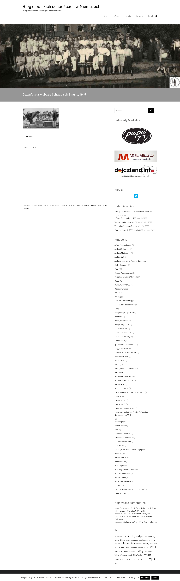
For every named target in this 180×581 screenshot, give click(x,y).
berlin (127, 536)
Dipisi (116, 293)
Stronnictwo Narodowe (124, 438)
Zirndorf (117, 485)
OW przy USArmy (121, 388)
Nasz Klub (118, 372)
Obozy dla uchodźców (123, 376)
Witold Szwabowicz (122, 473)
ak (115, 536)
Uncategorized (120, 457)
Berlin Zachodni (120, 265)
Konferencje (119, 340)
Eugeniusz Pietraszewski (124, 305)
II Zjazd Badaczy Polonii (124, 218)
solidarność (124, 551)
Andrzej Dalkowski (121, 249)
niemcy (146, 543)
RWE (116, 551)
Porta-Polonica (120, 400)
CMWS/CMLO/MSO (122, 285)
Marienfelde (119, 360)
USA (145, 551)
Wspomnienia (120, 477)
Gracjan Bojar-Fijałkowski (124, 313)
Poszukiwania (120, 404)
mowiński (138, 543)
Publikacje (118, 422)
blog (133, 536)
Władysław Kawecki (122, 481)
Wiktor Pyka (119, 465)
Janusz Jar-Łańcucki (122, 333)
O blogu (106, 16)
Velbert (116, 555)
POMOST (118, 396)
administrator (119, 511)
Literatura (139, 16)
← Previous (28, 136)
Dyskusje (118, 297)
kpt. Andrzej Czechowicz (124, 345)
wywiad (147, 554)
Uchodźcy (118, 454)
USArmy (149, 551)
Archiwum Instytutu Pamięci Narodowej (130, 261)
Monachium (129, 543)
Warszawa (124, 555)
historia (116, 540)
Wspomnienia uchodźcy (124, 222)
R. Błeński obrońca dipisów (145, 508)
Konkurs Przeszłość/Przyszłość (127, 230)
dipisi (141, 536)
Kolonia (128, 540)
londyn (153, 540)
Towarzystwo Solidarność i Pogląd (128, 449)
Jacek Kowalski (120, 329)
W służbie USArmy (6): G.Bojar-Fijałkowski (140, 522)
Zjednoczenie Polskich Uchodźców (129, 489)
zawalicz (117, 560)
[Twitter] (136, 196)
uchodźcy (138, 551)
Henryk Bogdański (121, 325)
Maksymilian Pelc (121, 356)
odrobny (118, 547)
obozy (151, 543)
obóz (155, 543)
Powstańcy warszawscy (124, 408)
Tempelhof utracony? (123, 226)
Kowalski (142, 540)
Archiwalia (118, 257)
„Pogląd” (117, 16)
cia (137, 537)
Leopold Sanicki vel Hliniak (125, 352)
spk (131, 551)
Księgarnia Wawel (121, 348)
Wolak (132, 554)
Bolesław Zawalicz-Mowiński (126, 277)
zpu (152, 559)
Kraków (147, 540)
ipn (121, 540)
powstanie (133, 548)
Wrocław (139, 555)
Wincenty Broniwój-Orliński (125, 469)
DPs (145, 537)
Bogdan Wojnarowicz (123, 273)
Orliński (126, 548)
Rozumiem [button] (145, 578)
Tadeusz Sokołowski (123, 442)
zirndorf (124, 560)
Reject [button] (155, 578)
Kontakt (151, 16)
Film (116, 309)
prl (145, 547)
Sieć (116, 430)
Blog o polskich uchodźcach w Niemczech (61, 6)
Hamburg (118, 317)
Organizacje (119, 384)
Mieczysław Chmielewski (124, 368)
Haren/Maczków (121, 321)
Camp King (118, 281)
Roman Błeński (120, 426)
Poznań (140, 548)
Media (128, 16)
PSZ (148, 548)
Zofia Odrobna (120, 493)
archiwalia (120, 537)
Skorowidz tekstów (122, 434)
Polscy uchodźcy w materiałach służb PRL (131, 211)
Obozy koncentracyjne (123, 380)
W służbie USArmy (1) (136, 511)
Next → (106, 136)
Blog (116, 269)
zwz (115, 563)
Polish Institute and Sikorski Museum (129, 392)
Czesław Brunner (121, 289)
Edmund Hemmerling (123, 301)
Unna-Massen (120, 461)
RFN (153, 547)
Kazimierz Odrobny (122, 337)
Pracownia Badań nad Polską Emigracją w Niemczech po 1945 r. (131, 413)
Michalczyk (118, 543)
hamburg (151, 536)
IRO (124, 540)
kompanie (134, 540)
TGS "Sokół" (119, 446)
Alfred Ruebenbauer (122, 245)
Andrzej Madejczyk (122, 253)
